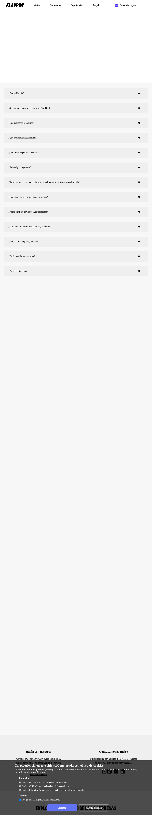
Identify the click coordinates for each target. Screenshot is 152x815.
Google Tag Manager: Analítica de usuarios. (41, 799)
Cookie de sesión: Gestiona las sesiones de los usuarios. (45, 782)
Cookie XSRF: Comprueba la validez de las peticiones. (45, 786)
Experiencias (77, 5)
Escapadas (55, 5)
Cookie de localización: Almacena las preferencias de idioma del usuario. (53, 790)
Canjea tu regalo (128, 5)
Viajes (37, 5)
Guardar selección (94, 808)
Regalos (97, 5)
